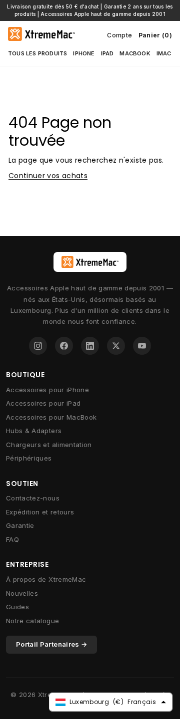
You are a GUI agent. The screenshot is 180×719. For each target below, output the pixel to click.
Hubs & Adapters (34, 431)
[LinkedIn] (90, 346)
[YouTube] (142, 346)
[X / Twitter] (116, 346)
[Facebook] (64, 346)
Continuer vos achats (48, 176)
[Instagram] (38, 346)
